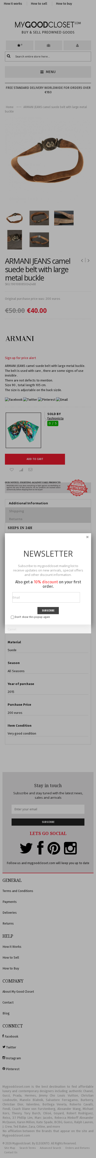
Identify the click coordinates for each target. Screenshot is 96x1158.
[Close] (87, 536)
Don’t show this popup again (32, 617)
